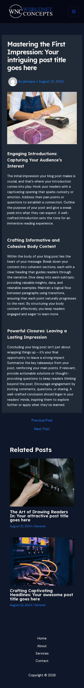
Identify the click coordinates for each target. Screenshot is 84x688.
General (39, 526)
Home (42, 638)
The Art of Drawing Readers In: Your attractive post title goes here (39, 516)
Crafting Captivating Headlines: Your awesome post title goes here (41, 594)
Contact (42, 661)
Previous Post (42, 420)
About (42, 646)
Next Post (42, 429)
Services (42, 653)
